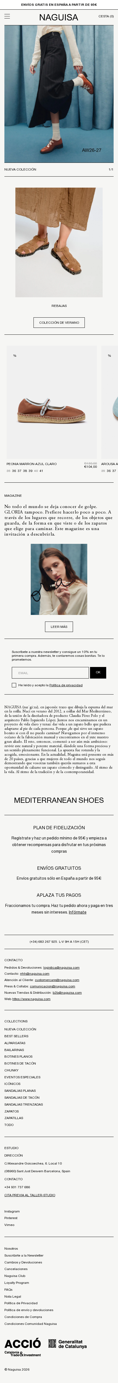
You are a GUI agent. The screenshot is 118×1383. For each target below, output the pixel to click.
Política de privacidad (66, 685)
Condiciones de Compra (23, 1317)
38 (25, 471)
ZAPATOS (11, 1111)
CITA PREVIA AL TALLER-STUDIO (29, 1195)
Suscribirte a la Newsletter (23, 1255)
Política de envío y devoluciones (28, 1310)
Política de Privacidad (21, 1303)
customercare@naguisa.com (57, 980)
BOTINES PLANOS (18, 1056)
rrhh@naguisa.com (34, 974)
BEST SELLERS (16, 1036)
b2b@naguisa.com (67, 993)
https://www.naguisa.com (31, 999)
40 (36, 471)
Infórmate (77, 912)
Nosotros (11, 1248)
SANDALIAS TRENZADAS (23, 1104)
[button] (18, 16)
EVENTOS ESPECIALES (22, 1077)
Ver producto (52, 432)
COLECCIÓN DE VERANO (59, 323)
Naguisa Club (14, 1276)
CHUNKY (11, 1070)
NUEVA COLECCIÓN (20, 1029)
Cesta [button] (106, 16)
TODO (8, 1125)
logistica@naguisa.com (61, 967)
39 (30, 471)
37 (19, 471)
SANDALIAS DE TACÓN (22, 1098)
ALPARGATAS (14, 1043)
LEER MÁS (59, 627)
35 (8, 471)
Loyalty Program (16, 1283)
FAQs (8, 1290)
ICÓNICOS (12, 1084)
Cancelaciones (15, 1269)
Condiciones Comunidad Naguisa (30, 1324)
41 (41, 471)
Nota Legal (12, 1296)
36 (14, 471)
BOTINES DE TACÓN (20, 1063)
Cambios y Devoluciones (23, 1262)
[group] (59, 94)
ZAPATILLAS (13, 1118)
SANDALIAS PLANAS (20, 1091)
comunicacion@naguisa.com (52, 986)
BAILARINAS (14, 1050)
